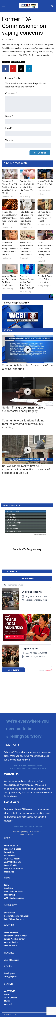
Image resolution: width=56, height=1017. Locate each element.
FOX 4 (6, 994)
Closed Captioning (20, 831)
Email (9, 128)
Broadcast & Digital (12, 849)
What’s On (8, 1004)
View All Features (11, 960)
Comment (11, 93)
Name (9, 116)
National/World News (13, 891)
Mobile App (18, 826)
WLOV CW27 (9, 991)
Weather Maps (10, 945)
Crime (6, 885)
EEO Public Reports (27, 834)
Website (9, 140)
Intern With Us (10, 865)
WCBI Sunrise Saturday (14, 898)
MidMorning (9, 894)
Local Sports (9, 973)
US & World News (17, 62)
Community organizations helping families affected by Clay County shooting (23, 424)
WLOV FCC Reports (12, 862)
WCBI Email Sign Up (33, 826)
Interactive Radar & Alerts (15, 935)
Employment (9, 855)
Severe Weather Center (14, 939)
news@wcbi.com (35, 765)
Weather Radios (11, 942)
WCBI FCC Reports (12, 858)
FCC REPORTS (35, 831)
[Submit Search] (52, 6)
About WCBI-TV (11, 845)
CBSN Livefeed (10, 997)
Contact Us (9, 852)
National (6, 62)
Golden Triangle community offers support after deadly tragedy (23, 409)
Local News (9, 888)
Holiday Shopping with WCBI (16, 916)
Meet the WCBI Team (13, 868)
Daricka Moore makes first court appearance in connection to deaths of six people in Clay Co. (26, 469)
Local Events (9, 912)
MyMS (7, 1001)
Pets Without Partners (14, 919)
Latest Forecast (11, 932)
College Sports (10, 976)
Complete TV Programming (27, 549)
